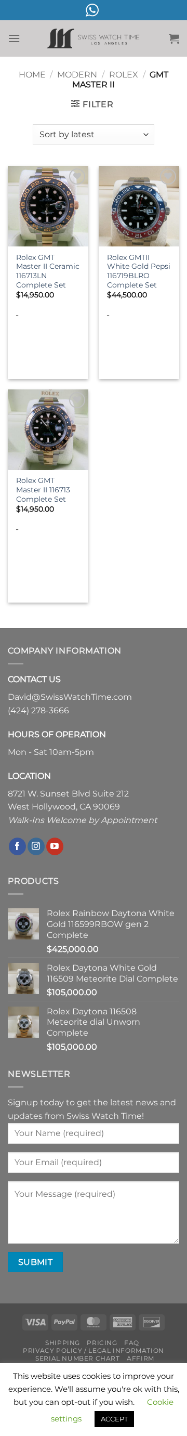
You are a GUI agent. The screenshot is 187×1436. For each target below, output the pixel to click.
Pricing (102, 1343)
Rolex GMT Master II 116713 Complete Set (43, 489)
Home (32, 75)
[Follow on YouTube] (54, 846)
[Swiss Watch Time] (93, 39)
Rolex (123, 75)
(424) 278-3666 (38, 710)
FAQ (131, 1343)
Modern (77, 75)
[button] (14, 38)
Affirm (140, 1358)
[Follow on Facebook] (17, 846)
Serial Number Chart (77, 1358)
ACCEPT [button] (114, 1419)
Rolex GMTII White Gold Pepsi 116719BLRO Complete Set (138, 271)
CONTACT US (34, 679)
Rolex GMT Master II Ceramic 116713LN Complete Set (47, 271)
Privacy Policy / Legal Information (93, 1350)
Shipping (62, 1343)
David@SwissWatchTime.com (70, 697)
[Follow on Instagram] (36, 846)
